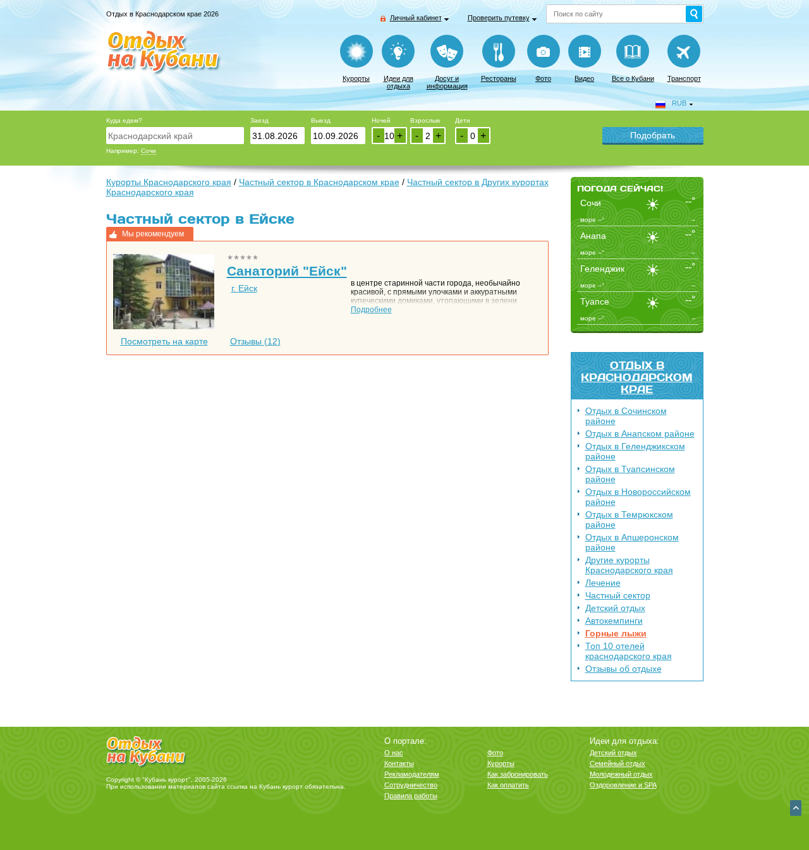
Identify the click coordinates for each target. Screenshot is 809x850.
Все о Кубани (633, 78)
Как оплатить (508, 785)
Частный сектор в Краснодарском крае (319, 182)
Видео (584, 78)
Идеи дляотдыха (398, 82)
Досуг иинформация (447, 82)
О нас (393, 752)
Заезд (259, 120)
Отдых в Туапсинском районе (630, 474)
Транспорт (684, 78)
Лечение (603, 583)
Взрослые (425, 120)
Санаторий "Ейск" (287, 271)
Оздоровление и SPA (623, 785)
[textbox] (175, 135)
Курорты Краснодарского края (168, 182)
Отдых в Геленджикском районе (635, 451)
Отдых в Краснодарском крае (637, 377)
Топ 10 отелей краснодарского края (628, 651)
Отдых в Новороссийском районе (638, 497)
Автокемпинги (614, 621)
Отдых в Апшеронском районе (632, 542)
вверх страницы (795, 808)
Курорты (356, 78)
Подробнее (371, 309)
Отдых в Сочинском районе (626, 416)
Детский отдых (615, 608)
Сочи (148, 150)
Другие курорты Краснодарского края (629, 565)
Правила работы (410, 795)
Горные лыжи (616, 633)
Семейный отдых (617, 763)
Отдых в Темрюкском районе (629, 519)
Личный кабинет (416, 17)
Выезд (321, 120)
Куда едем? (124, 120)
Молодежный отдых (621, 774)
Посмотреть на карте (164, 341)
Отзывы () (255, 341)
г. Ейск (244, 288)
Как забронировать (517, 774)
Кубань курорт (281, 786)
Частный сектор (617, 595)
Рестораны (498, 78)
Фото (543, 78)
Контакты (399, 763)
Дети (462, 120)
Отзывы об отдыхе (623, 669)
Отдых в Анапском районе (640, 433)
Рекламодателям (411, 774)
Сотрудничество (410, 785)
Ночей (381, 120)
